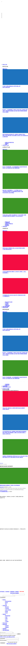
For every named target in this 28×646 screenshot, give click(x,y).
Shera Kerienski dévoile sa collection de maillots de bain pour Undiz (15, 457)
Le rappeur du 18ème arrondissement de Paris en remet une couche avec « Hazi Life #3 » (15, 432)
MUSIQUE (5, 307)
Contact (7, 591)
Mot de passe (3, 640)
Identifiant (2, 638)
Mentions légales (14, 593)
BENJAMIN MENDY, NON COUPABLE (10, 485)
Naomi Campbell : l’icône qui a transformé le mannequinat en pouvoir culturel (13, 191)
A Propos (2, 591)
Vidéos (5, 226)
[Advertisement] (14, 39)
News (7, 143)
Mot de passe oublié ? (12, 643)
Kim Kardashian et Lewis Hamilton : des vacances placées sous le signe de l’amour (15, 135)
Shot (7, 304)
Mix (6, 604)
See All (5, 68)
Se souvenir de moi (12, 642)
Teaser (7, 621)
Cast (6, 302)
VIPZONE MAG (7, 386)
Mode (7, 224)
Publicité (12, 591)
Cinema (7, 222)
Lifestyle (6, 145)
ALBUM (7, 384)
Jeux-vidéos (9, 223)
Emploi (17, 591)
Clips (7, 303)
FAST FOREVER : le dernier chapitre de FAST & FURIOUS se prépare (15, 167)
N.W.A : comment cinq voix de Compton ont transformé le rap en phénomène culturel (15, 111)
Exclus (5, 64)
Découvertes (9, 142)
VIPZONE (2, 487)
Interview (5, 622)
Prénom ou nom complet (6, 594)
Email (1, 595)
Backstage (8, 302)
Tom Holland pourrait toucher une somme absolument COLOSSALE (14, 215)
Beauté (7, 221)
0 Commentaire (3, 491)
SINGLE (7, 627)
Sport (7, 225)
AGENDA (4, 628)
